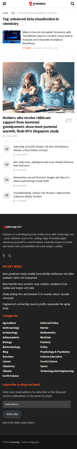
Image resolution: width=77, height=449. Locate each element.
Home (5, 13)
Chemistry (9, 366)
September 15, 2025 (43, 48)
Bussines (8, 356)
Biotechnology (11, 347)
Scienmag (15, 442)
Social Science (48, 361)
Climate (7, 371)
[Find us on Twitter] (9, 256)
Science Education (51, 356)
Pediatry (45, 342)
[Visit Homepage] (38, 3)
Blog (5, 351)
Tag (13, 13)
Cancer (7, 361)
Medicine (45, 337)
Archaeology (10, 332)
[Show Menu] (4, 3)
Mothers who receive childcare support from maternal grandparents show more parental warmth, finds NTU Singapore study (31, 124)
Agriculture (9, 323)
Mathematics (48, 332)
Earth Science (11, 375)
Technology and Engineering (57, 371)
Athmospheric (11, 337)
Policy (43, 347)
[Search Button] (72, 3)
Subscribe (12, 414)
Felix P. (28, 48)
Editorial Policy (49, 323)
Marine (44, 327)
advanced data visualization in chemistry (37, 13)
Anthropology (11, 327)
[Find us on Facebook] (3, 256)
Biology (7, 342)
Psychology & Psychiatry (55, 351)
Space (44, 366)
